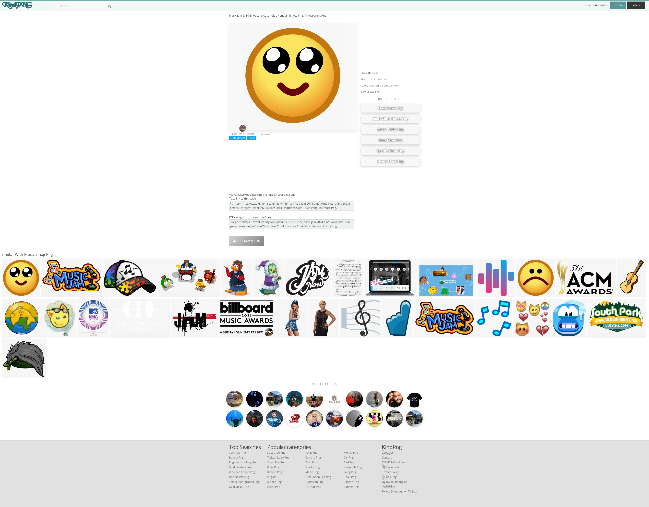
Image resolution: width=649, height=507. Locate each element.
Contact (387, 457)
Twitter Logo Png (278, 457)
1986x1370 (110, 295)
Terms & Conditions (394, 462)
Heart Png (273, 487)
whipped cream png (242, 472)
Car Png (349, 457)
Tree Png (311, 462)
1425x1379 (9, 335)
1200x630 (48, 295)
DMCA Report (390, 467)
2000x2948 (228, 295)
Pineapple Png (353, 467)
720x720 (482, 335)
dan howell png (239, 477)
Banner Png (351, 487)
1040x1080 (521, 335)
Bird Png (349, 462)
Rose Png (273, 467)
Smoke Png (312, 467)
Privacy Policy (390, 472)
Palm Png (311, 452)
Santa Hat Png (276, 462)
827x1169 (339, 295)
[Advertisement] (293, 165)
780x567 (370, 295)
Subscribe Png (276, 452)
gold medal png (239, 487)
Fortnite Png (313, 487)
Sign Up (636, 5)
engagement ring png (243, 462)
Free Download (248, 241)
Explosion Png (314, 482)
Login (618, 5)
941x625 (424, 295)
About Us (388, 452)
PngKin (271, 477)
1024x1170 (50, 335)
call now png (237, 452)
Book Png (350, 477)
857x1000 (84, 335)
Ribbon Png (274, 472)
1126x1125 (524, 295)
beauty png (236, 457)
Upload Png (389, 477)
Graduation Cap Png (318, 477)
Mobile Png (274, 482)
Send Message (237, 138)
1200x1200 (348, 335)
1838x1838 (9, 295)
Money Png (351, 452)
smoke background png (244, 482)
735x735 (483, 295)
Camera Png (313, 457)
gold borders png (240, 467)
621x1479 (283, 335)
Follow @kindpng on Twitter (399, 491)
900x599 (314, 335)
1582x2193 (625, 295)
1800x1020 (167, 295)
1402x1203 (9, 376)
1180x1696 (390, 335)
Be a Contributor (596, 5)
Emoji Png (350, 472)
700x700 (116, 335)
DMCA (251, 138)
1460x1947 (260, 295)
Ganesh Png (351, 482)
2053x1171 (422, 335)
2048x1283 (596, 335)
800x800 (290, 295)
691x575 (177, 335)
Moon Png (312, 472)
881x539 (562, 295)
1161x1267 (559, 335)
